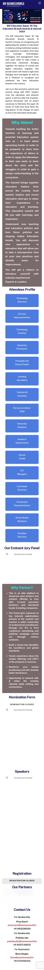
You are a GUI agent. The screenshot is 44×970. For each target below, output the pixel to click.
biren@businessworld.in (21, 957)
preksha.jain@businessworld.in (22, 941)
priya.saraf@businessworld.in (22, 925)
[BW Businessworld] (13, 6)
